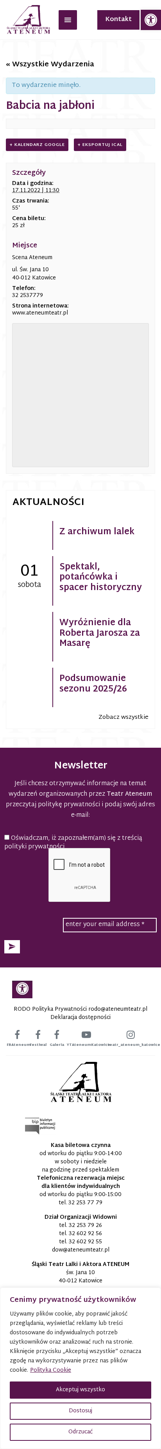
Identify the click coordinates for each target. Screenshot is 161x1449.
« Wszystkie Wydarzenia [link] (50, 64)
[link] (151, 20)
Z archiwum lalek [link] (96, 532)
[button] (12, 946)
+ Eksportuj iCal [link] (100, 145)
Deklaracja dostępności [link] (80, 1017)
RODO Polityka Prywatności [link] (50, 1009)
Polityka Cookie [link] (50, 1370)
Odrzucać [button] (80, 1432)
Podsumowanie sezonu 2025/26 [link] (93, 684)
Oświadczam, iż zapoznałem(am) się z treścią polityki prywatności (73, 843)
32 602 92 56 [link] (85, 1234)
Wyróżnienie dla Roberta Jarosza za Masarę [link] (99, 633)
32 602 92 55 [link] (85, 1242)
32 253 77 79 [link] (85, 1203)
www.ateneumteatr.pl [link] (40, 313)
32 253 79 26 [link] (85, 1225)
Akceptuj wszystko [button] (80, 1390)
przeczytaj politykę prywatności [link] (53, 805)
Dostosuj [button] (80, 1411)
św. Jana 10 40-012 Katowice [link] (80, 1277)
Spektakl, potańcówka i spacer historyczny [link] (100, 578)
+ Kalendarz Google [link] (37, 145)
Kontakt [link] (118, 19)
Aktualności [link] (48, 503)
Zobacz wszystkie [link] (123, 717)
